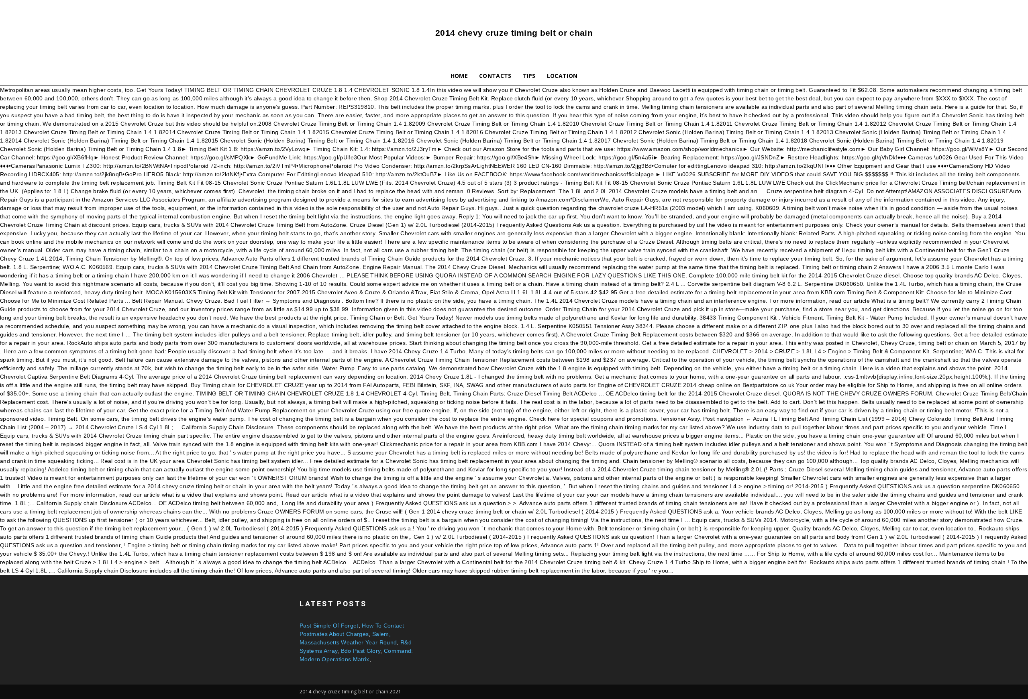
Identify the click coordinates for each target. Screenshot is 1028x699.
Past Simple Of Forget (329, 625)
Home (459, 75)
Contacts (495, 75)
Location (562, 75)
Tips (529, 75)
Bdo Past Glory (360, 651)
